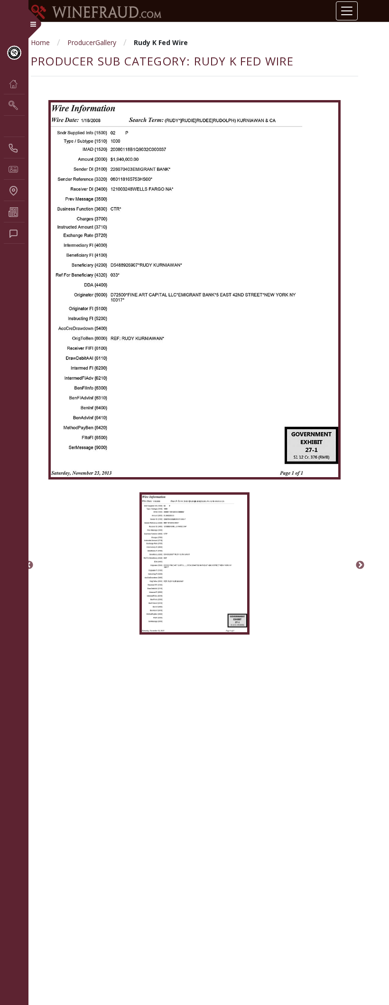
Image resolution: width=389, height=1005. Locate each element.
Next (360, 565)
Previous (29, 565)
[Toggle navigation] (347, 10)
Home (40, 42)
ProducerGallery (91, 42)
